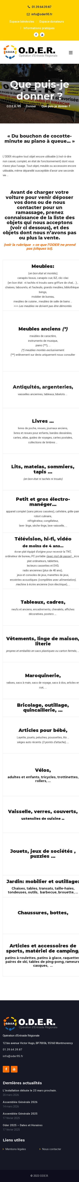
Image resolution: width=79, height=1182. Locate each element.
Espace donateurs (52, 21)
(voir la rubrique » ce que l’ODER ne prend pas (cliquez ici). (39, 246)
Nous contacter (51, 1149)
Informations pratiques (39, 28)
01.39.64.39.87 (12, 1049)
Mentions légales (16, 1149)
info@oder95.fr (13, 1056)
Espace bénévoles (22, 21)
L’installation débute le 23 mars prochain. (30, 1090)
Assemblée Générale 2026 (20, 1102)
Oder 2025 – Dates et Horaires (22, 1125)
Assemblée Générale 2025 (20, 1113)
